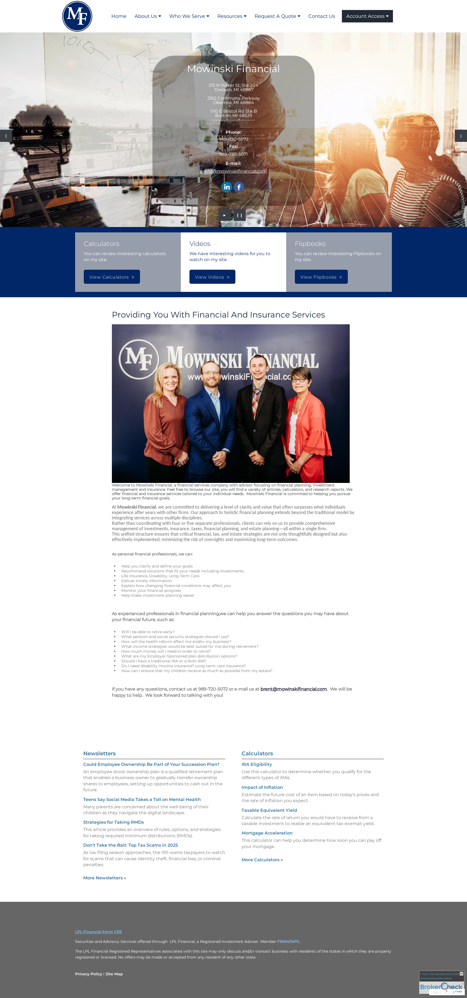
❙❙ (239, 214)
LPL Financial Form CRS (98, 931)
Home (118, 16)
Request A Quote (275, 16)
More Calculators (262, 859)
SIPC (295, 941)
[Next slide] (461, 136)
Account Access (365, 16)
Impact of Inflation (262, 787)
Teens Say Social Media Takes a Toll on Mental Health (142, 799)
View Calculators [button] (109, 277)
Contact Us (321, 16)
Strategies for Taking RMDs (113, 822)
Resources (229, 16)
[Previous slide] (6, 136)
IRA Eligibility (257, 764)
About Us (146, 16)
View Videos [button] (209, 277)
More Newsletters (104, 877)
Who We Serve (187, 16)
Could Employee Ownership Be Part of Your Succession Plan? (151, 764)
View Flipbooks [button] (319, 277)
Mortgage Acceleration (267, 833)
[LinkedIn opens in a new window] (226, 187)
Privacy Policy (88, 974)
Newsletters (99, 753)
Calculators (257, 753)
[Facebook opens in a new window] (239, 187)
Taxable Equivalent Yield (269, 810)
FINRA (283, 941)
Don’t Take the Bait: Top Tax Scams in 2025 (130, 845)
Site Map (114, 974)
